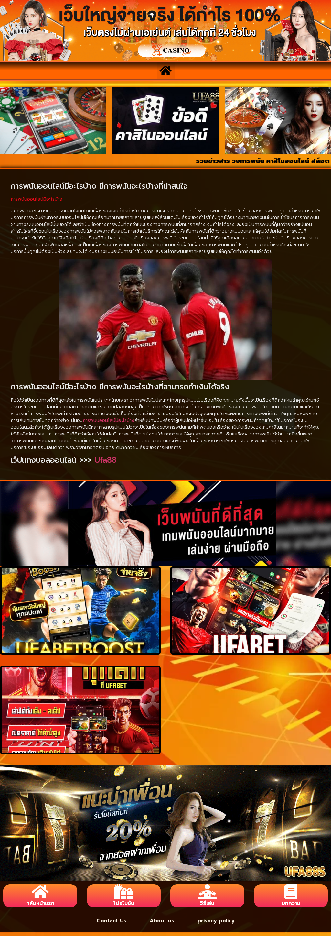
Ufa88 (106, 460)
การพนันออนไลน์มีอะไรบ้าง (108, 420)
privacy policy (216, 921)
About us (162, 921)
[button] (166, 70)
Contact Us (111, 921)
